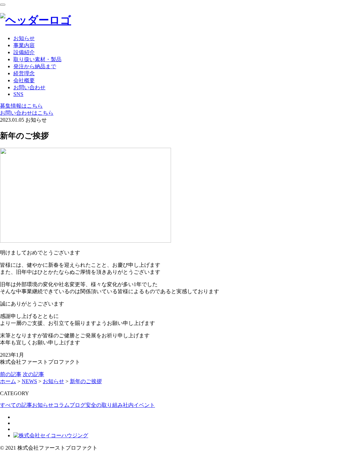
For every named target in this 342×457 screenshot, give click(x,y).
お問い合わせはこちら (26, 113)
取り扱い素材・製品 (37, 59)
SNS (18, 94)
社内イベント (139, 405)
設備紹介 (24, 52)
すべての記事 (16, 405)
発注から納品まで (34, 66)
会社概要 (24, 80)
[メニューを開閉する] (2, 5)
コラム (61, 405)
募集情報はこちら (21, 106)
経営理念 (24, 73)
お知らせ (24, 38)
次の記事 (33, 374)
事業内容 (24, 45)
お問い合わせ (29, 87)
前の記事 (10, 374)
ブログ (77, 405)
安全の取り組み (104, 405)
